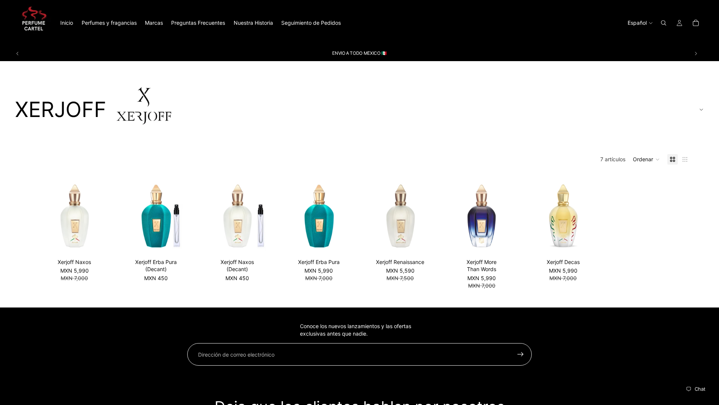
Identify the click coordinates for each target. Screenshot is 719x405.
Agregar (100, 243)
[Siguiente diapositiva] (696, 53)
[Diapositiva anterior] (17, 53)
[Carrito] (696, 23)
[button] (646, 159)
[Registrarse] (520, 354)
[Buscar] (663, 23)
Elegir (263, 243)
